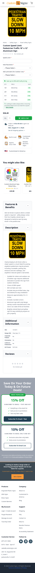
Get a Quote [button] (9, 107)
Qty (5, 118)
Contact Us (22, 518)
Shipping (22, 511)
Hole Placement (8, 65)
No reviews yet (18, 54)
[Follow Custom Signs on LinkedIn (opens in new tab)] (26, 541)
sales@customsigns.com (9, 548)
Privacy (24, 568)
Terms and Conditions (17, 457)
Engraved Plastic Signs (8, 491)
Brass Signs (5, 498)
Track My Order (6, 522)
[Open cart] (32, 3)
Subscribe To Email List (17, 446)
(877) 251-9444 (6, 541)
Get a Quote (17, 476)
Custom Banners (6, 501)
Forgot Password (6, 514)
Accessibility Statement (26, 531)
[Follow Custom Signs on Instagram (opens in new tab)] (30, 541)
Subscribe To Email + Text (17, 419)
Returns (21, 522)
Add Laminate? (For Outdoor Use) (14, 72)
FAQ (20, 514)
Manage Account (6, 518)
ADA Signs (4, 494)
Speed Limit (7, 58)
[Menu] (3, 3)
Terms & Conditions (14, 568)
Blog (20, 500)
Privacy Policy (28, 457)
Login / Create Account (8, 511)
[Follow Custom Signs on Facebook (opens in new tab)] (21, 541)
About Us (22, 491)
